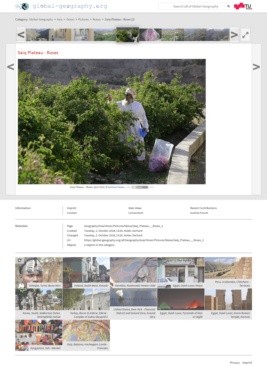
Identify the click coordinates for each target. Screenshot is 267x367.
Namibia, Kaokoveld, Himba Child (135, 285)
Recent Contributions (203, 208)
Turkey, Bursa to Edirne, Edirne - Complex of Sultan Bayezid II (89, 315)
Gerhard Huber (116, 187)
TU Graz (243, 6)
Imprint (71, 208)
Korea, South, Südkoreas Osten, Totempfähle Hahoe (41, 315)
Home (61, 6)
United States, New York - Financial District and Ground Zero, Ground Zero (134, 313)
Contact (72, 213)
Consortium (135, 213)
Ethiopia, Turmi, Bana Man (44, 285)
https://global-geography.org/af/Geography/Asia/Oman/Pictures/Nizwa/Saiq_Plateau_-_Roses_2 (144, 240)
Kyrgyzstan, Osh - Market (45, 348)
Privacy (235, 362)
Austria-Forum (199, 213)
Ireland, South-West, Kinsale (91, 285)
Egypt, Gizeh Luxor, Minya (188, 285)
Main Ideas (135, 208)
